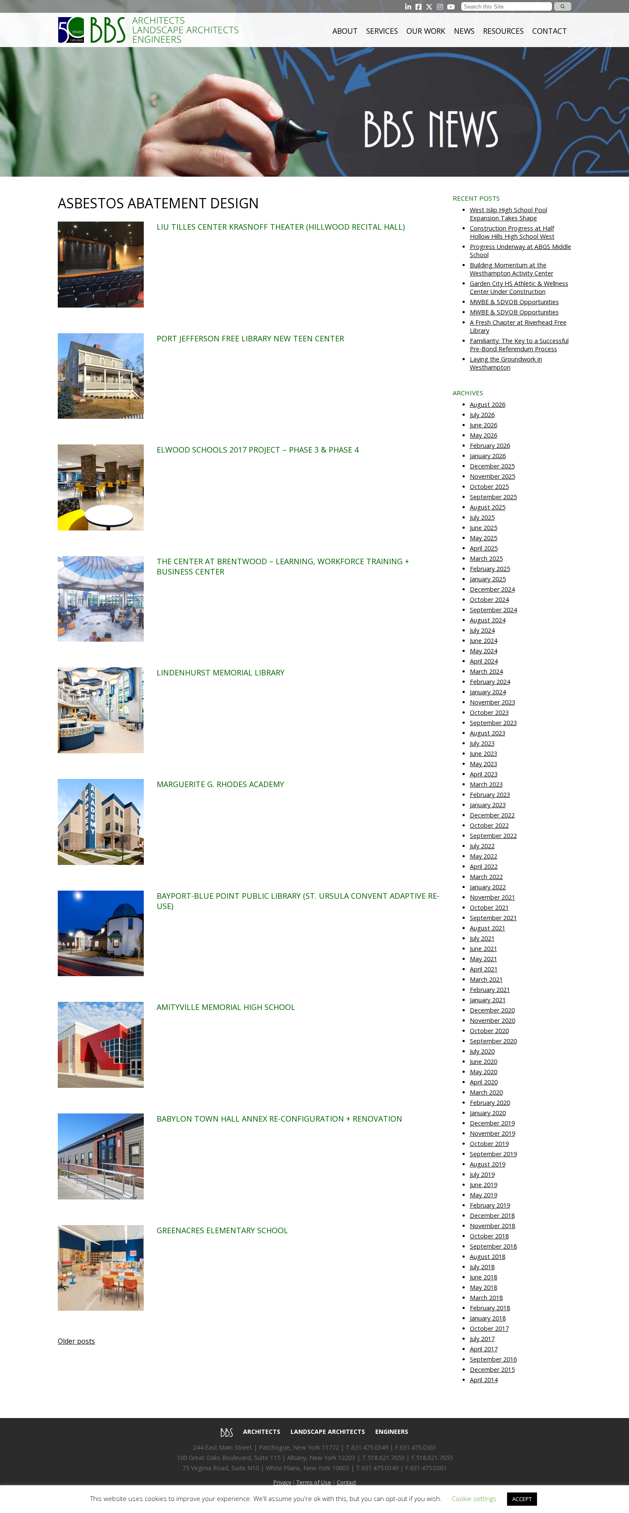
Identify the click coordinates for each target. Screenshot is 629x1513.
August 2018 (487, 1256)
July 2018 (482, 1267)
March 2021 (486, 979)
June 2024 (483, 641)
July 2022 (482, 846)
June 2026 (483, 425)
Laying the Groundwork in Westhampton (506, 363)
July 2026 (482, 415)
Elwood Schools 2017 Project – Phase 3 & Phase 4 (258, 449)
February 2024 (490, 682)
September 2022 (493, 836)
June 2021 (483, 949)
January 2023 (488, 805)
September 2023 (493, 723)
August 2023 (487, 733)
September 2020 (493, 1041)
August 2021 (487, 928)
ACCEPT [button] (522, 1499)
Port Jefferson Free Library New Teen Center (250, 338)
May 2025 (483, 538)
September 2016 (493, 1359)
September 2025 (493, 497)
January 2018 (488, 1318)
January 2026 (488, 456)
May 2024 (483, 651)
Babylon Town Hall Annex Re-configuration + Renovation (279, 1118)
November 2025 (492, 476)
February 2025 (490, 569)
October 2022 (489, 825)
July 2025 (482, 517)
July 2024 (482, 630)
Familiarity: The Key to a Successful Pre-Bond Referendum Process (519, 345)
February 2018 (490, 1308)
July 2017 (482, 1339)
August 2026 (487, 404)
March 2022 (486, 877)
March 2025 (486, 558)
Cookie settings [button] (474, 1498)
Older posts (76, 1341)
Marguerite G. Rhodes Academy (220, 784)
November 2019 (492, 1133)
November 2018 (492, 1226)
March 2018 (486, 1298)
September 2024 (493, 610)
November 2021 (492, 897)
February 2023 (490, 795)
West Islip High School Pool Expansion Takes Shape (508, 214)
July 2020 (482, 1051)
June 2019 (483, 1185)
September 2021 (493, 918)
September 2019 (493, 1154)
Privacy (282, 1482)
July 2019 (482, 1174)
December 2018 (492, 1215)
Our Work (425, 31)
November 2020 (492, 1020)
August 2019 (487, 1164)
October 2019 (489, 1144)
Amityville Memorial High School (226, 1007)
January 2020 (488, 1113)
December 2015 (492, 1369)
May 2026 (483, 435)
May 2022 (483, 856)
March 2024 (486, 671)
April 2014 (484, 1380)
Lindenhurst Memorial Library (221, 672)
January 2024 (488, 692)
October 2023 (489, 712)
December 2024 (492, 589)
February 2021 (490, 990)
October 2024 (489, 599)
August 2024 (487, 620)
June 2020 (483, 1061)
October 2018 (489, 1236)
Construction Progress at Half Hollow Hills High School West (512, 232)
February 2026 (490, 445)
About (345, 31)
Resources (503, 31)
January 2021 (488, 1000)
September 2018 (493, 1246)
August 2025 (487, 507)
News (464, 31)
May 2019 (483, 1195)
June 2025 (483, 528)
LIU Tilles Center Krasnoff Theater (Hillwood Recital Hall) (281, 227)
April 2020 (484, 1082)
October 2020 (489, 1031)
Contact (549, 31)
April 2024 (484, 661)
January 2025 (488, 579)
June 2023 (483, 753)
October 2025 (489, 487)
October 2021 (489, 907)
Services (382, 31)
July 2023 (482, 743)
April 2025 (484, 548)
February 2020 (490, 1102)
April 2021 (484, 969)
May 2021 (483, 959)
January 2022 (488, 887)
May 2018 (483, 1287)
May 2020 (483, 1072)
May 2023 (483, 764)
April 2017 (484, 1349)
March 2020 (486, 1092)
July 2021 (482, 938)
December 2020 (492, 1010)
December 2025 (492, 466)
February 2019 (490, 1205)
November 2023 (492, 702)
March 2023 (486, 784)
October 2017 (489, 1328)
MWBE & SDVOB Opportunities (514, 302)
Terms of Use (314, 1482)
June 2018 (483, 1277)
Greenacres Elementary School (222, 1230)
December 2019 (492, 1123)
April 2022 (484, 866)
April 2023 (484, 774)
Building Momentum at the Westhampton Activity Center (511, 269)
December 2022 (492, 815)
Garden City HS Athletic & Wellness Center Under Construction (519, 287)
